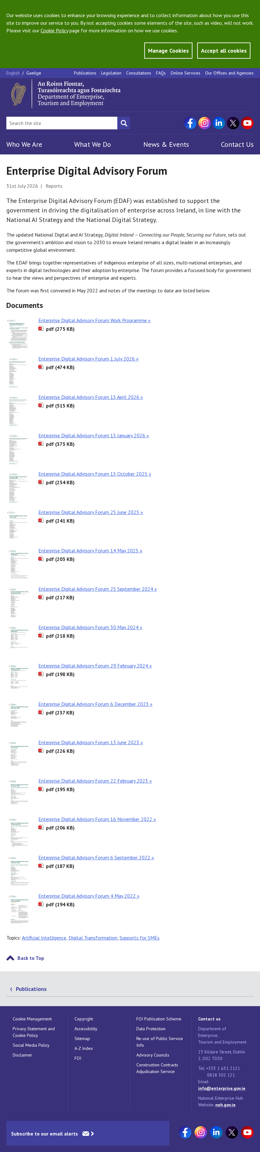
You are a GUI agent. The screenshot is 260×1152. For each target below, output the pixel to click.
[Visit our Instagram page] (204, 123)
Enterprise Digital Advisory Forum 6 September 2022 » (96, 857)
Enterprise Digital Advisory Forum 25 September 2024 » (97, 589)
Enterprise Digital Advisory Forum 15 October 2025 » (94, 474)
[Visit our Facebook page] (190, 123)
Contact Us (237, 144)
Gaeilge (33, 73)
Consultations (138, 73)
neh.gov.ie (225, 1105)
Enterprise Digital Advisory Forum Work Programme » (94, 320)
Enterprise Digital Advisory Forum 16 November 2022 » (97, 819)
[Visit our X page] (233, 123)
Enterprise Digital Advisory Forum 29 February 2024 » (95, 665)
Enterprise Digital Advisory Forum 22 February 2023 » (95, 781)
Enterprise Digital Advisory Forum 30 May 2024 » (90, 627)
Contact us (209, 1019)
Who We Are (24, 144)
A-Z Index (84, 1048)
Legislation (111, 73)
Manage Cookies (168, 50)
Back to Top (30, 958)
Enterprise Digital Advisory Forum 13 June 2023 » (90, 742)
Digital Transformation (92, 937)
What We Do (92, 144)
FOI (78, 1058)
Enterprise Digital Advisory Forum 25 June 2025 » (90, 512)
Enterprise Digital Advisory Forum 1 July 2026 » (88, 358)
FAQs (161, 73)
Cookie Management (32, 1019)
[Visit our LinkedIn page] (218, 123)
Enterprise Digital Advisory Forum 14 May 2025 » (90, 550)
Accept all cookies (224, 50)
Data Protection (151, 1029)
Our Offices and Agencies (229, 73)
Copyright (84, 1019)
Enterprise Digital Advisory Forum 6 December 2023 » (95, 704)
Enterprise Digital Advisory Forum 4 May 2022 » (89, 896)
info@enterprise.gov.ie (221, 1088)
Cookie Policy (54, 30)
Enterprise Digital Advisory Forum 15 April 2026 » (90, 397)
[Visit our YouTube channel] (247, 123)
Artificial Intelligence (44, 937)
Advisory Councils (152, 1055)
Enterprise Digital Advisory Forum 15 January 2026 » (93, 435)
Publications (85, 73)
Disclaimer (22, 1055)
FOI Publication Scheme (158, 1019)
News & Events (166, 144)
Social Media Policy (31, 1045)
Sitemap (82, 1038)
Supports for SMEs (139, 937)
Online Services (185, 73)
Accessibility (86, 1029)
